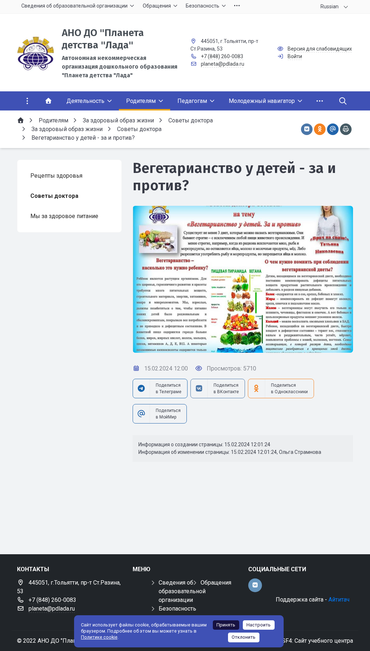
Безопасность (177, 608)
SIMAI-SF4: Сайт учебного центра (308, 640)
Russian (329, 6)
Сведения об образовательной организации (182, 591)
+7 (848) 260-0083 (222, 56)
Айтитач (338, 599)
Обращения (216, 582)
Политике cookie (99, 637)
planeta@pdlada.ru (222, 64)
